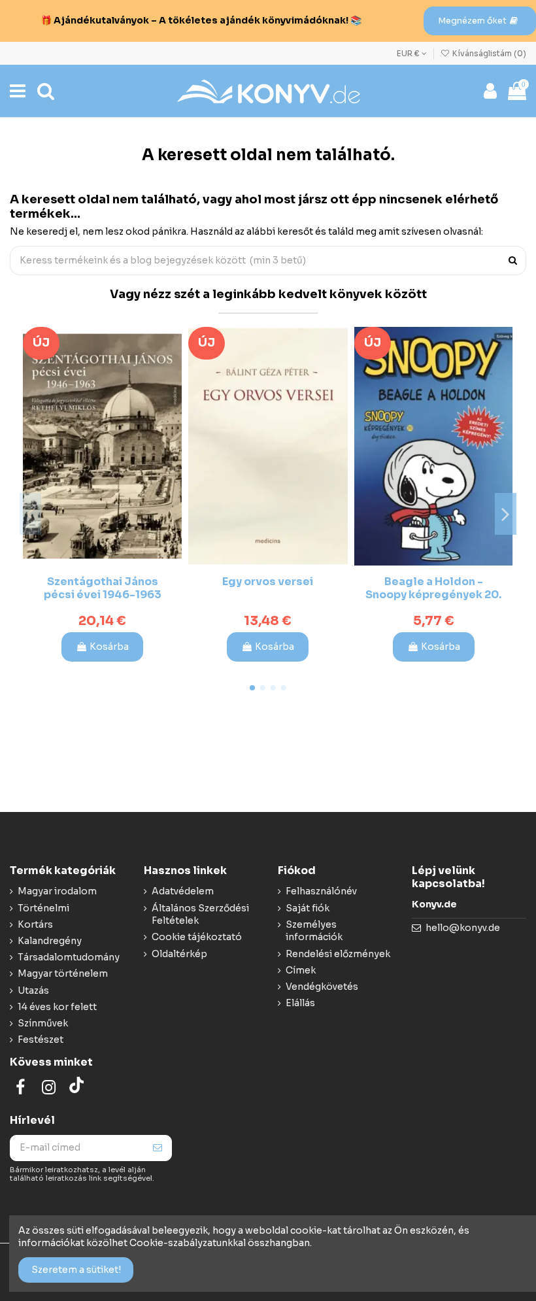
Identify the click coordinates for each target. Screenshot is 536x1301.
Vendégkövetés (322, 986)
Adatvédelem (183, 891)
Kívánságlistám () (488, 53)
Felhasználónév (321, 891)
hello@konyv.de (463, 928)
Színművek (43, 1023)
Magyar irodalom (57, 891)
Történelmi (43, 908)
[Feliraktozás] (157, 1148)
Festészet (40, 1039)
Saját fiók (307, 908)
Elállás (300, 1003)
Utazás (33, 990)
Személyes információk (314, 931)
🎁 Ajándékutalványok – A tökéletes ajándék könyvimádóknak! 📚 (201, 20)
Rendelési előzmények (338, 954)
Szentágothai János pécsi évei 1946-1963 (102, 588)
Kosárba (109, 646)
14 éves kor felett (57, 1007)
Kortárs (35, 924)
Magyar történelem (63, 973)
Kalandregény (50, 941)
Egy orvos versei (267, 581)
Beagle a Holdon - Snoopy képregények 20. (433, 588)
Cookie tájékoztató (197, 937)
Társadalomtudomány (69, 957)
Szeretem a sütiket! (76, 1270)
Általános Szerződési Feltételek (200, 914)
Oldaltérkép (179, 954)
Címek (301, 970)
